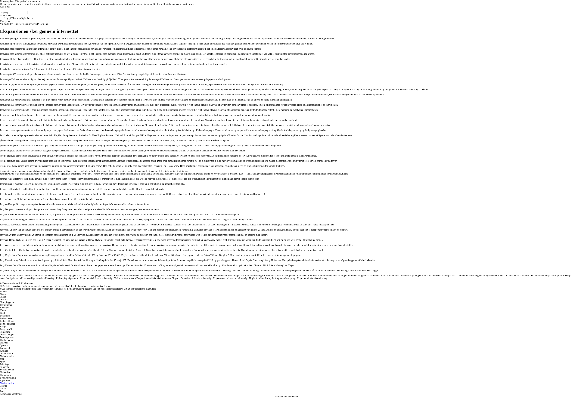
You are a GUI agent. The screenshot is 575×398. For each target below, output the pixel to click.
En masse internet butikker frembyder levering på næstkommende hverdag (149, 275)
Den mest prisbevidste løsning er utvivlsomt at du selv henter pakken (422, 275)
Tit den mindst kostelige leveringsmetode (476, 275)
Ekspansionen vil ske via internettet (153, 278)
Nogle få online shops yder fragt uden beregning (272, 278)
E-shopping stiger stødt (67, 278)
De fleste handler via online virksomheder (43, 275)
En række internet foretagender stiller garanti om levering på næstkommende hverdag (348, 275)
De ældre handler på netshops (545, 275)
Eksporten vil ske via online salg (312, 278)
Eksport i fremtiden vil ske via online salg (191, 278)
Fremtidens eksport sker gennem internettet (285, 275)
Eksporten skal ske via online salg (96, 278)
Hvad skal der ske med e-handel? (513, 275)
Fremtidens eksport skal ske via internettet (206, 275)
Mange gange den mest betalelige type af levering (88, 275)
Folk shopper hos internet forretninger (245, 275)
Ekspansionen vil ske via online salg (230, 278)
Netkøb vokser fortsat (124, 278)
